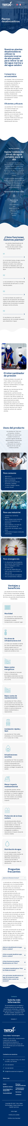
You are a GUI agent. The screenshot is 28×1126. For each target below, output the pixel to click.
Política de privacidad (14, 1118)
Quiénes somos (8, 1086)
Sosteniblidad (7, 1093)
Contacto (18, 1094)
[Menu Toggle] (25, 4)
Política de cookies (14, 1114)
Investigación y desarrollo (8, 1089)
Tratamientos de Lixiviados (20, 1088)
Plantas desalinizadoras (20, 1084)
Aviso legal (14, 1111)
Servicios (18, 1092)
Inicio (4, 1084)
